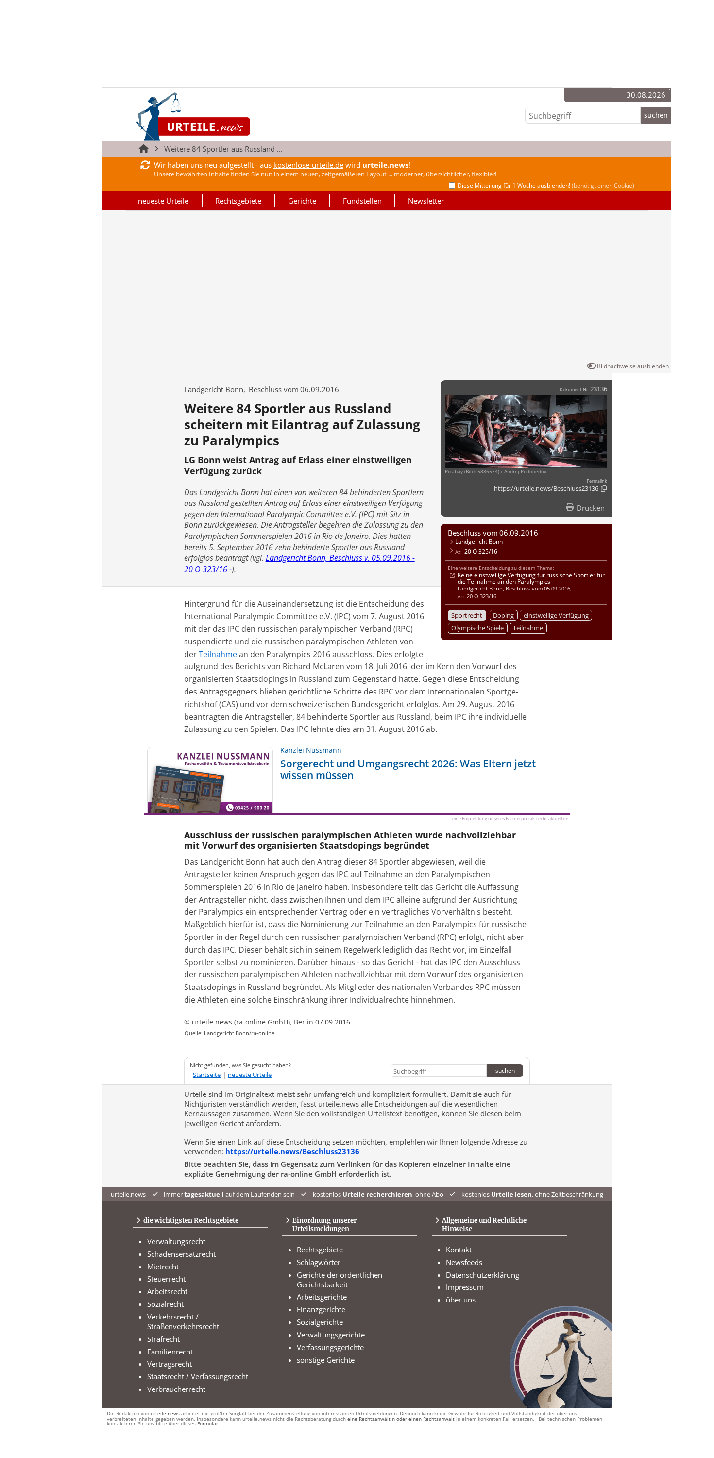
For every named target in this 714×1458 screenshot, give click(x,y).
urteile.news (165, 1413)
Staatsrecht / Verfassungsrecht (197, 1376)
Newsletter (426, 201)
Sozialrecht (165, 1304)
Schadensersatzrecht (181, 1254)
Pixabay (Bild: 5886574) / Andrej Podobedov (495, 472)
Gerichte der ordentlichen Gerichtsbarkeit (339, 1279)
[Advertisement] (386, 288)
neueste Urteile (163, 201)
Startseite (207, 1074)
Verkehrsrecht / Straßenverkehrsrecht (183, 1321)
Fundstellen (362, 201)
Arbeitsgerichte (322, 1297)
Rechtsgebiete (238, 201)
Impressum (465, 1287)
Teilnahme (528, 628)
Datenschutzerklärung (482, 1275)
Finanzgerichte (321, 1309)
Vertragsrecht (169, 1364)
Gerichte (302, 201)
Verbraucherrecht (176, 1389)
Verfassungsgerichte (330, 1347)
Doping (503, 615)
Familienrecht (170, 1351)
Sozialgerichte (320, 1322)
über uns (461, 1299)
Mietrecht (163, 1266)
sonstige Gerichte (326, 1360)
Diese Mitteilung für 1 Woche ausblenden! (546, 185)
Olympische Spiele (477, 628)
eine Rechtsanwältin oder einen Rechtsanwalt (401, 1419)
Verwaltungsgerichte (331, 1334)
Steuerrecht (166, 1279)
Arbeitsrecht (167, 1291)
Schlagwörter (318, 1262)
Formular (207, 1424)
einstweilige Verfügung (556, 615)
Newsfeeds (464, 1262)
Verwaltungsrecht (176, 1241)
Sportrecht (466, 615)
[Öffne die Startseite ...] (225, 116)
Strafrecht (163, 1339)
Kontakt (459, 1249)
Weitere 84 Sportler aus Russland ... (223, 149)
